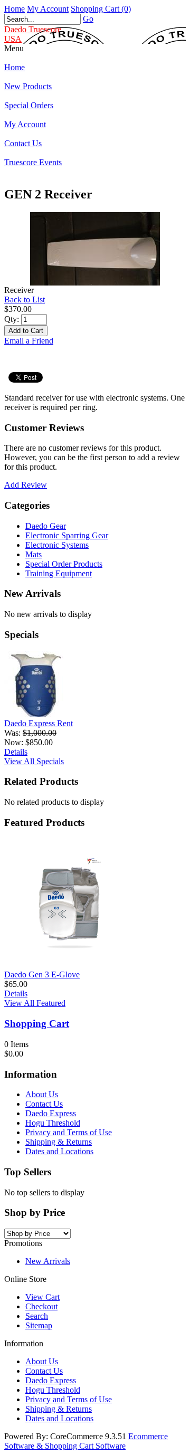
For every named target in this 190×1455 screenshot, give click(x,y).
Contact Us (23, 143)
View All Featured (34, 1002)
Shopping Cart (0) (101, 8)
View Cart (42, 1296)
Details (15, 751)
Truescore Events (33, 162)
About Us (41, 1094)
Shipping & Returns (58, 1141)
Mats (33, 554)
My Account (48, 8)
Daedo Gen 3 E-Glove (42, 974)
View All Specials (34, 761)
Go (88, 18)
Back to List (24, 299)
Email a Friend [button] (28, 340)
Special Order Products (63, 563)
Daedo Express (50, 1113)
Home (14, 8)
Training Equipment (58, 573)
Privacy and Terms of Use (68, 1132)
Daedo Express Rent (38, 723)
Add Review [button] (25, 484)
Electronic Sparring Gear (66, 535)
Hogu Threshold (52, 1122)
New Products (28, 86)
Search (36, 1315)
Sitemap (38, 1325)
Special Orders (28, 105)
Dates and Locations (59, 1151)
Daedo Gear (45, 525)
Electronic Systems (57, 544)
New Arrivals (47, 1261)
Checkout (41, 1306)
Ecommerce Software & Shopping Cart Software (86, 1441)
